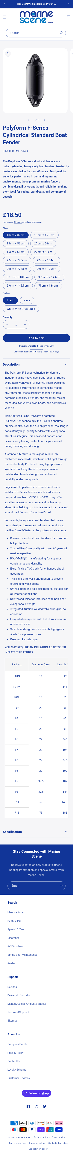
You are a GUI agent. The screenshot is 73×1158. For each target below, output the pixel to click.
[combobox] (36, 33)
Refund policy (41, 1137)
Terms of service (17, 1143)
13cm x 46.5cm (44, 235)
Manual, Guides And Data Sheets (26, 1003)
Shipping (18, 222)
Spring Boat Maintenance (22, 954)
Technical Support (18, 1012)
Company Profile (17, 1044)
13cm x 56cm (16, 243)
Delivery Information (19, 995)
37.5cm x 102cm (18, 277)
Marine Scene (23, 1137)
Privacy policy (58, 1137)
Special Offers (16, 929)
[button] (5, 17)
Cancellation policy (38, 1149)
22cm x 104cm (46, 260)
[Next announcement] (69, 4)
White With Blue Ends (21, 308)
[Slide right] (45, 120)
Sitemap (12, 1020)
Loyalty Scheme (16, 1069)
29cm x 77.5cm (17, 268)
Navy (27, 300)
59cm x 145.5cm (18, 285)
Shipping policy (37, 1143)
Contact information (58, 1143)
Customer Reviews (18, 1078)
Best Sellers (14, 921)
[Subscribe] (61, 885)
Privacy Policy (15, 1052)
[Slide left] (28, 120)
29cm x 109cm (46, 268)
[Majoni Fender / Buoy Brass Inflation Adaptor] (33, 652)
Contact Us (13, 1061)
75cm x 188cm (48, 285)
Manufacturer (15, 912)
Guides (11, 963)
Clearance (13, 937)
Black (10, 300)
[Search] (61, 33)
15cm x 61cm (16, 251)
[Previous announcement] (4, 4)
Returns (12, 986)
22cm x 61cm (43, 251)
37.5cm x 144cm (49, 277)
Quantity (7, 317)
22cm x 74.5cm (17, 260)
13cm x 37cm (16, 235)
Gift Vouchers (15, 946)
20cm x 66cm (43, 243)
